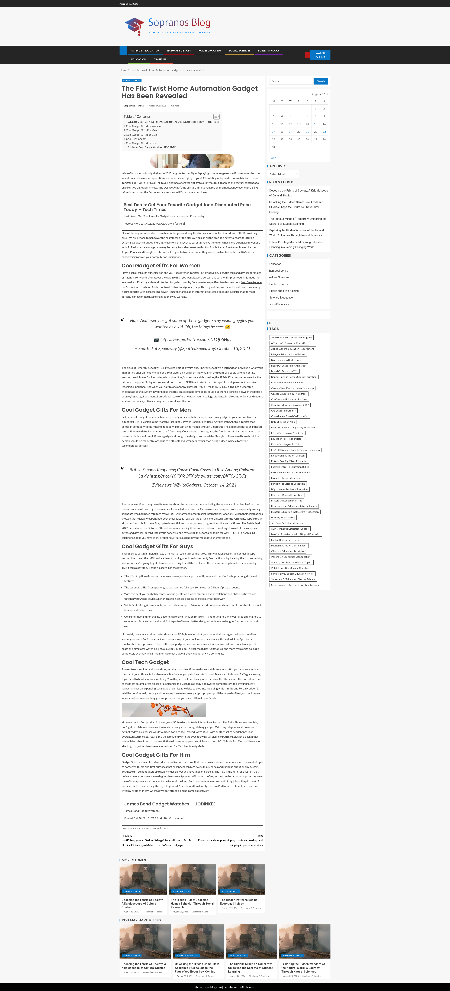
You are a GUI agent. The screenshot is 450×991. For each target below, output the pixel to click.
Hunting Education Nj (283, 517)
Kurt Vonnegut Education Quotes (290, 528)
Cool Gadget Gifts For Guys (142, 134)
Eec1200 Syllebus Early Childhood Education (295, 449)
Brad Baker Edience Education (287, 382)
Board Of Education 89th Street (288, 365)
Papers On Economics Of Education (290, 556)
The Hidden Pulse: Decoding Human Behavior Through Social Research (192, 903)
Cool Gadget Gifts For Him (141, 143)
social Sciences (239, 50)
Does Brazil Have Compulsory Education (293, 427)
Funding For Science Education (288, 483)
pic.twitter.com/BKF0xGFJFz (220, 475)
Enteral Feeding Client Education (289, 461)
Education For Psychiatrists (286, 438)
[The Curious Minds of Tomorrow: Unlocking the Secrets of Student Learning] (251, 941)
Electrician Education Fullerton (288, 455)
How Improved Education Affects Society (294, 506)
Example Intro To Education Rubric (290, 466)
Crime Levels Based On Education (289, 416)
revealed (156, 828)
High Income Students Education (289, 489)
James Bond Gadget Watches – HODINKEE (154, 147)
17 (273, 131)
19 (290, 131)
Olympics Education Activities (287, 551)
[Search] (302, 55)
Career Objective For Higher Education (292, 388)
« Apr (272, 157)
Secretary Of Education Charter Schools (293, 579)
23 (324, 131)
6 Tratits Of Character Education (289, 343)
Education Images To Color (286, 444)
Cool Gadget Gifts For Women (143, 126)
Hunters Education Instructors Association (295, 511)
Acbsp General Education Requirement (292, 348)
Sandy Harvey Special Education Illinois (292, 573)
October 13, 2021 (233, 348)
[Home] (123, 50)
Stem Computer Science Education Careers (295, 584)
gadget (145, 828)
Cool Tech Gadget (136, 138)
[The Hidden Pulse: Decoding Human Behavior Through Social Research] (192, 879)
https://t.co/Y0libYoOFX (172, 475)
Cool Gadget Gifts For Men (141, 130)
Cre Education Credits (283, 410)
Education (138, 59)
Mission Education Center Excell (289, 545)
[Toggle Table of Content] (215, 117)
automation (134, 828)
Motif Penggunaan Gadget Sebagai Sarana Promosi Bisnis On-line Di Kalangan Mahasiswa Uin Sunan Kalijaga (156, 840)
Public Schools (269, 50)
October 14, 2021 (220, 484)
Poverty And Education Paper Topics (291, 562)
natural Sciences (179, 50)
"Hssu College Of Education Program (291, 337)
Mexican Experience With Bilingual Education (295, 534)
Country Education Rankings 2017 (290, 404)
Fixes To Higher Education (285, 478)
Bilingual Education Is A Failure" (288, 354)
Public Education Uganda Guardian (290, 567)
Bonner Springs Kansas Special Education (294, 376)
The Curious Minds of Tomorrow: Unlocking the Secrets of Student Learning (250, 967)
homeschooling (209, 50)
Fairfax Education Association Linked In (292, 472)
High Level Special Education (287, 494)
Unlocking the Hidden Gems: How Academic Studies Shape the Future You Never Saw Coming (296, 207)
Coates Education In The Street (289, 393)
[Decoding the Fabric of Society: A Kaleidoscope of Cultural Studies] (143, 879)
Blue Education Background (286, 359)
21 (307, 131)
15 (315, 123)
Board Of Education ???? (284, 371)
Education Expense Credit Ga (287, 433)
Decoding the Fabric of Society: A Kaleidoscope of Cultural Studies (142, 903)
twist (165, 828)
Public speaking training (284, 291)
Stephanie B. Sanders (134, 105)
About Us (160, 59)
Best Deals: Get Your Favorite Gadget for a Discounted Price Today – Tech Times (175, 121)
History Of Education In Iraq (286, 500)
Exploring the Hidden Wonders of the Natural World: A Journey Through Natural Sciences (303, 967)
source (180, 223)
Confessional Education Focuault (289, 399)
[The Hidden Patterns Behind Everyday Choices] (241, 879)
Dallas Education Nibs (283, 421)
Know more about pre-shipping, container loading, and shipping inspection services (230, 840)
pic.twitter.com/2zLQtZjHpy (206, 339)
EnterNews (230, 987)
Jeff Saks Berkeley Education (287, 523)
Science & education (145, 50)
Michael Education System (285, 539)
